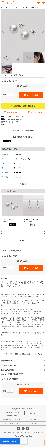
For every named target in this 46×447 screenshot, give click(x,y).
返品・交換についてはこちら (23, 137)
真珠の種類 (5, 154)
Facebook (18, 428)
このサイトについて (34, 419)
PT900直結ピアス (8, 219)
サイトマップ (34, 423)
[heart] (38, 4)
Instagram (23, 428)
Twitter (27, 428)
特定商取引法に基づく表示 (11, 419)
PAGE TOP (44, 440)
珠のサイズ (5, 163)
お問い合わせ (33, 413)
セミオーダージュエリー (15, 7)
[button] (2, 30)
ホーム (3, 7)
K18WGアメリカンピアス (33, 219)
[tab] (23, 166)
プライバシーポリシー (12, 423)
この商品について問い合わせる (23, 130)
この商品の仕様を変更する (24, 105)
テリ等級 (5, 177)
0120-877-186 (12, 412)
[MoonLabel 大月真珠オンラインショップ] (10, 2)
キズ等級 (5, 172)
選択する (34, 225)
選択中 (12, 225)
